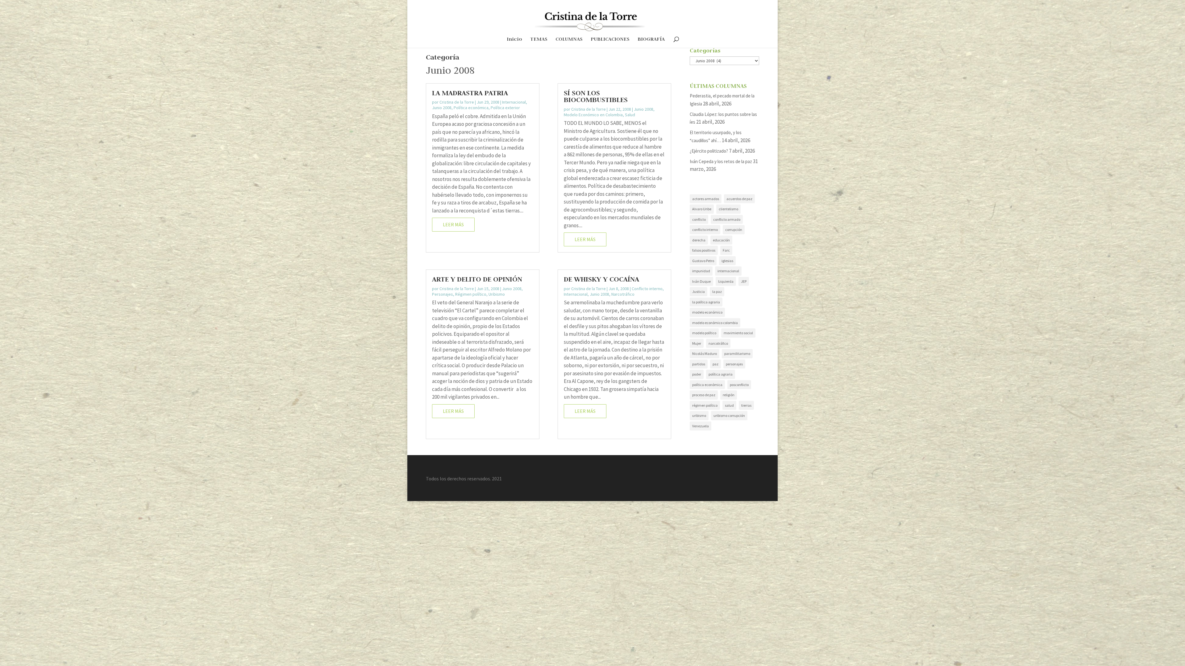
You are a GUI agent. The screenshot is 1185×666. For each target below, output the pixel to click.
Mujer (696, 343)
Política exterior (505, 107)
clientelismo (728, 209)
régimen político (704, 405)
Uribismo (497, 294)
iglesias (727, 260)
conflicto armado (726, 219)
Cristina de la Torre (456, 102)
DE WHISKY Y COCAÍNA (601, 278)
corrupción (733, 229)
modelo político (704, 333)
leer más (453, 224)
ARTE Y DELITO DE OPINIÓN (477, 278)
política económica (707, 384)
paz (715, 364)
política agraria (721, 374)
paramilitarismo (737, 353)
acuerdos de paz (739, 198)
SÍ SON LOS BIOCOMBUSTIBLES (596, 96)
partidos (698, 364)
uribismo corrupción (729, 415)
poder (696, 374)
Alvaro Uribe (701, 209)
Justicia (698, 291)
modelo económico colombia (715, 322)
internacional (728, 271)
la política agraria (706, 302)
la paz (717, 291)
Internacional (514, 102)
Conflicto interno (647, 288)
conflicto (699, 219)
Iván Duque (701, 281)
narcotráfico (718, 343)
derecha (698, 240)
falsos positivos (703, 250)
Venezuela (700, 426)
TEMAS (538, 39)
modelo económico (707, 312)
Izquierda (726, 281)
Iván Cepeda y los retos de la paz (721, 161)
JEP (743, 281)
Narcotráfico (622, 294)
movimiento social (738, 333)
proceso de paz (703, 395)
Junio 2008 (441, 107)
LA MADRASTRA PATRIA (470, 92)
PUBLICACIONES (610, 39)
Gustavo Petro (703, 260)
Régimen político (470, 294)
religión (728, 395)
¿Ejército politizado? (709, 151)
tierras (746, 405)
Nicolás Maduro (704, 353)
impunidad (701, 271)
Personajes (442, 294)
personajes (734, 364)
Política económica (471, 107)
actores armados (705, 198)
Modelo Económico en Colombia (593, 114)
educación (721, 240)
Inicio (514, 39)
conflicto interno (705, 229)
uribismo (699, 415)
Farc (726, 250)
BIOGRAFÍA (651, 39)
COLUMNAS (569, 39)
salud (729, 405)
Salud (630, 114)
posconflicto (739, 384)
